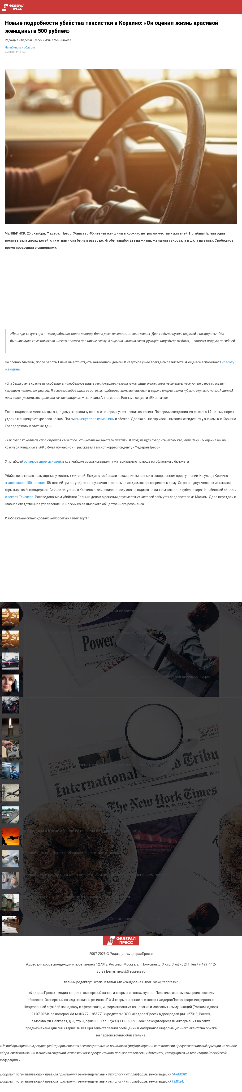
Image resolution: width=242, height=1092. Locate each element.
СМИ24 (177, 1081)
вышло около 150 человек (25, 483)
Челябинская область (20, 47)
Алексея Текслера (19, 497)
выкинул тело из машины (94, 419)
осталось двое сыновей (42, 461)
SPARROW (179, 1074)
